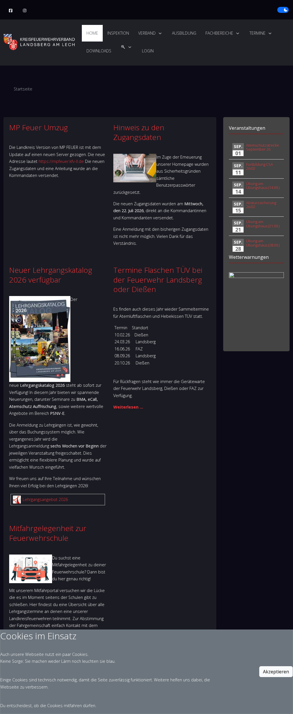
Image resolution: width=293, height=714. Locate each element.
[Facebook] (10, 10)
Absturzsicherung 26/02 (261, 204)
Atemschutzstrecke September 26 (262, 147)
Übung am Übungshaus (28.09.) (263, 242)
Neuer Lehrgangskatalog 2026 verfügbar (50, 275)
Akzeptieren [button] (276, 671)
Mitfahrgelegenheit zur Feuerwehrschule (47, 533)
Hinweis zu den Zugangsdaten (138, 132)
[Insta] (25, 10)
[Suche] (126, 51)
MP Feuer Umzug (38, 127)
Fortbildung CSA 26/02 (259, 166)
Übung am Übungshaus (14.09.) (263, 185)
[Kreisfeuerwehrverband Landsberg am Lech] (39, 42)
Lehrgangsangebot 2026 (45, 499)
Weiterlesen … (128, 407)
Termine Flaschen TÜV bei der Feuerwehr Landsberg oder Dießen (157, 280)
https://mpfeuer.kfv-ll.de (61, 161)
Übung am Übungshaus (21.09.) (263, 223)
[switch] (283, 10)
